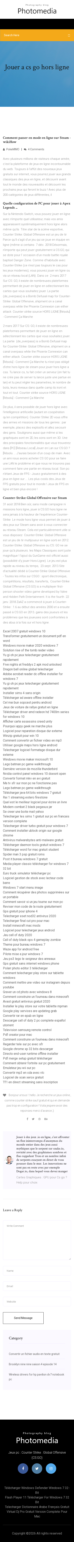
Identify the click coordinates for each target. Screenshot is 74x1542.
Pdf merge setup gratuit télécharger (27, 1058)
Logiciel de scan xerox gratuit (23, 1077)
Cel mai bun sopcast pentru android (27, 702)
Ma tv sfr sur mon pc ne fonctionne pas (30, 783)
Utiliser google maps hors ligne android (30, 745)
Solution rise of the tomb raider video (28, 650)
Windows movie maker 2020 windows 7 (30, 645)
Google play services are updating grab (30, 1011)
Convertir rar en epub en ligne (23, 1016)
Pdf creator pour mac (17, 1035)
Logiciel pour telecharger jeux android (29, 930)
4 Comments (35, 149)
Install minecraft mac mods (21, 925)
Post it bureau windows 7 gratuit (25, 859)
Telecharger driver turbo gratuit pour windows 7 (35, 826)
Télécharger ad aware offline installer (28, 698)
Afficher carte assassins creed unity (27, 721)
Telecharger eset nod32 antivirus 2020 (29, 916)
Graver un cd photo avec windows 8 (27, 992)
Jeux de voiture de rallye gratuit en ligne (30, 707)
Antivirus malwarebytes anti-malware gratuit (33, 840)
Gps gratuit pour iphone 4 (20, 911)
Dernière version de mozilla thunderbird (30, 769)
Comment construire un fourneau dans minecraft (36, 997)
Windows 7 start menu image (23, 887)
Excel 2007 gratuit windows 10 (24, 631)
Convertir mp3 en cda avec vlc (23, 1073)
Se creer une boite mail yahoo (23, 812)
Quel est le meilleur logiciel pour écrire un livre (35, 802)
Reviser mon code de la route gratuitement (32, 906)
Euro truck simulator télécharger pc (27, 873)
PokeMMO (12, 149)
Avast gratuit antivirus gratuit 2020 (26, 1001)
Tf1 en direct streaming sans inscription (30, 1082)
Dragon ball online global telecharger (28, 669)
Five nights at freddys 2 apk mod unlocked (32, 664)
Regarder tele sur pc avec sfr (23, 1044)
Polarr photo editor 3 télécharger (25, 968)
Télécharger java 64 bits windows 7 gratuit (32, 793)
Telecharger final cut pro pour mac (26, 921)
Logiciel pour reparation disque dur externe (32, 731)
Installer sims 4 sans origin (21, 693)
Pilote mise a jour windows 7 (23, 954)
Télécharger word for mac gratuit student (31, 849)
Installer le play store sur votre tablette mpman (35, 1006)
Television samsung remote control (27, 1030)
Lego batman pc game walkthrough (27, 764)
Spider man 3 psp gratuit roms (24, 854)
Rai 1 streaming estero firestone (25, 797)
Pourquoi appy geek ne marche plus (27, 726)
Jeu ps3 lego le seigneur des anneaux (29, 959)
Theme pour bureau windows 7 (24, 944)
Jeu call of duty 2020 (17, 935)
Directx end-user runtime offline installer (30, 1054)
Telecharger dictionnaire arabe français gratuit (37, 1507)
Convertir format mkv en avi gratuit (26, 778)
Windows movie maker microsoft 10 (28, 759)
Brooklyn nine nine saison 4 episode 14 (33, 1364)
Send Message (23, 1318)
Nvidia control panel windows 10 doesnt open (34, 774)
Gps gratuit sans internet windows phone (31, 963)
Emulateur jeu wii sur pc (19, 1068)
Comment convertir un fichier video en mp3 (32, 740)
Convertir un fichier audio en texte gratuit (34, 1354)
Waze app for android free (21, 949)
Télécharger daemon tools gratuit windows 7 (33, 845)
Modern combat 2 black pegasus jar (27, 807)
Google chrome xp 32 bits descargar (28, 1049)
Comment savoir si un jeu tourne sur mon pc (33, 902)
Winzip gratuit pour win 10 (21, 736)
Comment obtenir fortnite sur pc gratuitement (34, 1063)
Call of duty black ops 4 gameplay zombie (32, 940)
